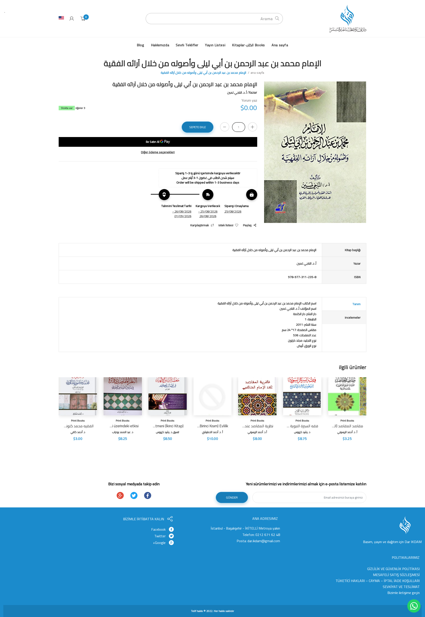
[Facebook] (147, 495)
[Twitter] (133, 495)
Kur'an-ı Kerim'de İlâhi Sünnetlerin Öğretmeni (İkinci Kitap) (168, 426)
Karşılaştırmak (199, 225)
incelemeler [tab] (353, 317)
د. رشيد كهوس (302, 432)
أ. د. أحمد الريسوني (347, 432)
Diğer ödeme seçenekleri (158, 152)
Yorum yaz (249, 100)
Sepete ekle (197, 127)
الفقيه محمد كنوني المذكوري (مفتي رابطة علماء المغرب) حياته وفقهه (78, 426)
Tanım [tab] (357, 304)
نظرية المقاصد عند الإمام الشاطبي (257, 426)
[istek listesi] (332, 445)
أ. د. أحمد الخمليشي (212, 432)
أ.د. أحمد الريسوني (257, 432)
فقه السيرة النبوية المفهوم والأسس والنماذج (302, 426)
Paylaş (247, 225)
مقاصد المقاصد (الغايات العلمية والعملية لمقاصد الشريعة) (347, 426)
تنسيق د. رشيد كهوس (167, 432)
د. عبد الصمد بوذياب (122, 432)
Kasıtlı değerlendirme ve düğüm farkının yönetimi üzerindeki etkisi (123, 426)
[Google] (120, 495)
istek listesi (225, 225)
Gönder (232, 497)
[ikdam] (346, 18)
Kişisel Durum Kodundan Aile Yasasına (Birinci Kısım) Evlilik (212, 426)
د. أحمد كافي (78, 432)
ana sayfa (257, 72)
